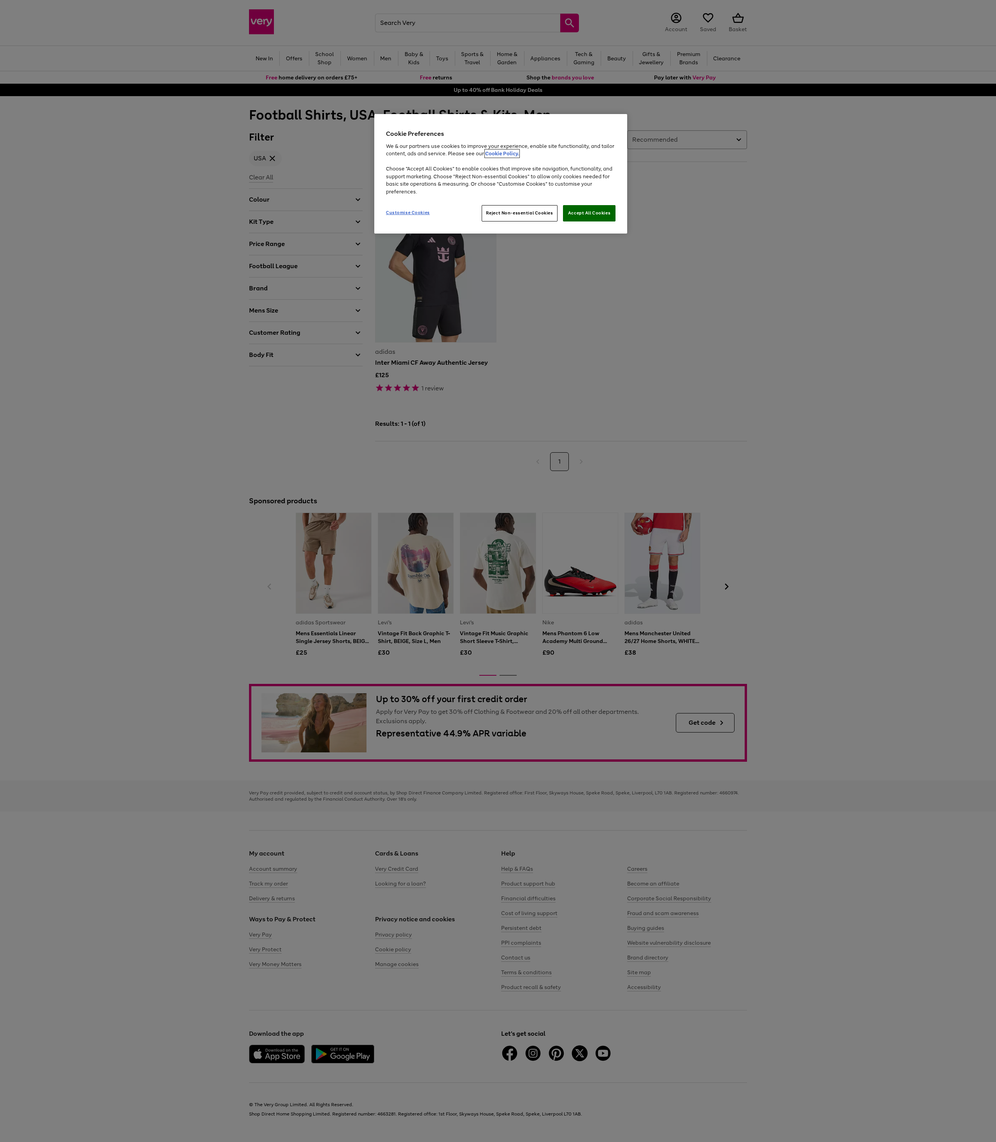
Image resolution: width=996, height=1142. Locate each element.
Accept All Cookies (589, 213)
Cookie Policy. (502, 153)
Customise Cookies (408, 212)
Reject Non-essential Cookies (519, 213)
